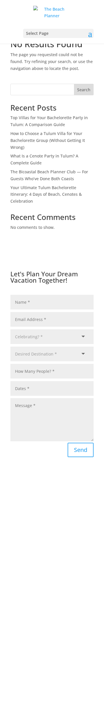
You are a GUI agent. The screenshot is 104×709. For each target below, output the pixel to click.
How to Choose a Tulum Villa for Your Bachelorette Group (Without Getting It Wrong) (47, 140)
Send (80, 450)
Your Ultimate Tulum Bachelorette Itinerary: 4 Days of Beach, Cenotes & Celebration (46, 194)
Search (83, 89)
